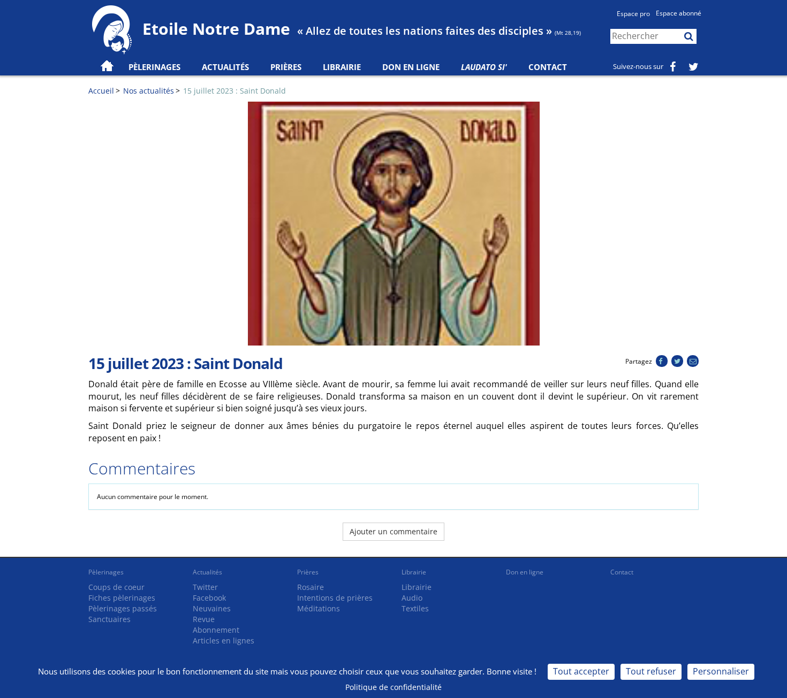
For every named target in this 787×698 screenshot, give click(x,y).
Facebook (209, 598)
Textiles (415, 608)
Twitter (205, 587)
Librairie (342, 67)
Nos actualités (148, 91)
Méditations (318, 608)
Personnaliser (721, 671)
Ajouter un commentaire (393, 531)
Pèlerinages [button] (154, 67)
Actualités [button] (225, 67)
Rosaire (310, 587)
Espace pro (633, 13)
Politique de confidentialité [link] (393, 687)
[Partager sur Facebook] (661, 361)
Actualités (207, 572)
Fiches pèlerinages (121, 598)
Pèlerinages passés (122, 608)
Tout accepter (581, 671)
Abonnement (216, 630)
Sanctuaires (109, 619)
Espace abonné (678, 13)
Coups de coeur (116, 587)
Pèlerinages (106, 572)
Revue (204, 619)
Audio (412, 598)
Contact (547, 67)
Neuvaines (212, 608)
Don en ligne (411, 67)
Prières (285, 67)
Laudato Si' (484, 67)
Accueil (101, 91)
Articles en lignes (223, 640)
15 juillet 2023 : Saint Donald (234, 91)
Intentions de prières (335, 598)
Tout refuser (651, 671)
